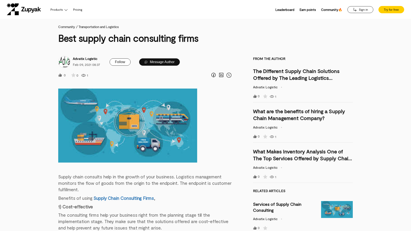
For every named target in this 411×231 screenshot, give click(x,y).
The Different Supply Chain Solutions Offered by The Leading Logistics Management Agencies (296, 78)
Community (67, 27)
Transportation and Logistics (98, 27)
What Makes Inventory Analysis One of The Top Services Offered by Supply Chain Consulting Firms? (302, 158)
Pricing (77, 9)
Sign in (363, 9)
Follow (120, 62)
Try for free (391, 9)
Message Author (161, 62)
